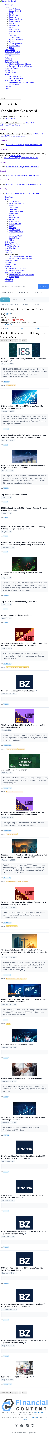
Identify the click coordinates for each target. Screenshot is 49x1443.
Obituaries (8, 58)
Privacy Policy (34, 1417)
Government (19, 791)
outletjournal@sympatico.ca (10, 125)
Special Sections (10, 56)
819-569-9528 (11, 175)
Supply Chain (26, 667)
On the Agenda (14, 37)
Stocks (15, 300)
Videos (11, 48)
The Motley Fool (7, 663)
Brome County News (16, 11)
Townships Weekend (12, 54)
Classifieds (8, 60)
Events (11, 27)
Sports (11, 42)
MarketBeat (6, 381)
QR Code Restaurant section (15, 78)
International (27, 304)
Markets (5, 300)
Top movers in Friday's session (15, 495)
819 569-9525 (11, 118)
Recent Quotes (6, 292)
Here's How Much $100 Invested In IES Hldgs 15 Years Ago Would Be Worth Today (23, 1341)
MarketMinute (7, 877)
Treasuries (36, 304)
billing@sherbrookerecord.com (27, 175)
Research (38, 328)
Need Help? (9, 86)
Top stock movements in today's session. (19, 602)
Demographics (14, 21)
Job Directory (9, 70)
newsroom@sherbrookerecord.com (29, 145)
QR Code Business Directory (15, 76)
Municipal (12, 35)
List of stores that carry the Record (21, 82)
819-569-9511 (31, 123)
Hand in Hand (14, 29)
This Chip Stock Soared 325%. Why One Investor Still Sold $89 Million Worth (23, 726)
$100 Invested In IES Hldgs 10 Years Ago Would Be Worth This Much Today (22, 1196)
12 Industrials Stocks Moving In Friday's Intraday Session (21, 574)
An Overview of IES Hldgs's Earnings (17, 1044)
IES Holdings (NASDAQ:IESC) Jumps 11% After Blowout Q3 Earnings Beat (24, 509)
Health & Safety (15, 31)
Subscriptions (14, 84)
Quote (7, 328)
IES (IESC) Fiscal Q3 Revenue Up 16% (17, 1377)
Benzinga (6, 429)
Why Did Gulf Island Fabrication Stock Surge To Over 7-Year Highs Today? (23, 1118)
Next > (24, 341)
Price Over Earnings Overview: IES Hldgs (19, 691)
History (11, 33)
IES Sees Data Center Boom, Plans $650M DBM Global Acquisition (23, 360)
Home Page (9, 5)
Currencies (18, 304)
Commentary (13, 17)
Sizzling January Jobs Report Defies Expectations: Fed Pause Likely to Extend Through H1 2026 (24, 856)
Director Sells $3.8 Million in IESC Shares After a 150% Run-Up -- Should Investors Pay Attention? (23, 813)
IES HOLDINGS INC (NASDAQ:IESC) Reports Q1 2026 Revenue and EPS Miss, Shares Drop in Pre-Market (23, 543)
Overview (5, 304)
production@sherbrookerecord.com (29, 184)
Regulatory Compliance (16, 667)
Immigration (25, 881)
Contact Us (9, 88)
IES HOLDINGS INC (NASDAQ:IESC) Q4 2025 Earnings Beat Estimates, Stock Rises (23, 1000)
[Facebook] (21, 1426)
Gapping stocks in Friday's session (16, 615)
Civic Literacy (14, 15)
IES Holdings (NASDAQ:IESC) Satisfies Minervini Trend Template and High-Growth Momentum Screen (23, 436)
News (7, 7)
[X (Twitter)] (16, 1426)
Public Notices (14, 46)
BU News (12, 13)
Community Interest (16, 19)
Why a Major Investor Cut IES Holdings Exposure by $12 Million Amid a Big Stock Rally (24, 903)
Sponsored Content (16, 39)
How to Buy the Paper (13, 80)
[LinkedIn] (27, 1426)
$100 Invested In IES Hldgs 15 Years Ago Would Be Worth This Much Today (22, 407)
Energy (7, 667)
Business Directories (12, 62)
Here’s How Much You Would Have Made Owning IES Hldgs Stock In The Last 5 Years (23, 466)
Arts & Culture (14, 9)
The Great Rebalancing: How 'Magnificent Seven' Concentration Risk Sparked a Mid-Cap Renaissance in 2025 (24, 952)
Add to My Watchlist (6, 325)
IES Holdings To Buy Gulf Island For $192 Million (22, 1078)
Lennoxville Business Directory (20, 66)
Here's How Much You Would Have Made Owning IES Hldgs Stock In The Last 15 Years (23, 1157)
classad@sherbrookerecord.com (27, 167)
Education (12, 23)
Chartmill (6, 444)
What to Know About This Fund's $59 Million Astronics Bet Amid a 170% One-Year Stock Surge (23, 644)
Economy (19, 881)
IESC (8, 314)
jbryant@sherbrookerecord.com (26, 158)
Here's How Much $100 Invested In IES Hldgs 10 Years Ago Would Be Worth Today (23, 1232)
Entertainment (14, 25)
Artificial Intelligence (10, 385)
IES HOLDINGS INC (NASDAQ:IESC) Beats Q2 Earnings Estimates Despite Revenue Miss (23, 527)
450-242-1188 (15, 156)
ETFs (24, 300)
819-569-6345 (38, 134)
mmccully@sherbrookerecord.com (12, 136)
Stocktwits (6, 1135)
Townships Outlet (15, 44)
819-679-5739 (9, 158)
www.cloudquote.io (40, 1412)
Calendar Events (10, 72)
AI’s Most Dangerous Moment (14, 770)
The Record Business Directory (20, 64)
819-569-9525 (11, 167)
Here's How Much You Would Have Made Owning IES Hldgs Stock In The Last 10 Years (23, 1305)
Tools (32, 300)
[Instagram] (32, 1426)
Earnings (19, 978)
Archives (8, 74)
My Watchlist (22, 292)
